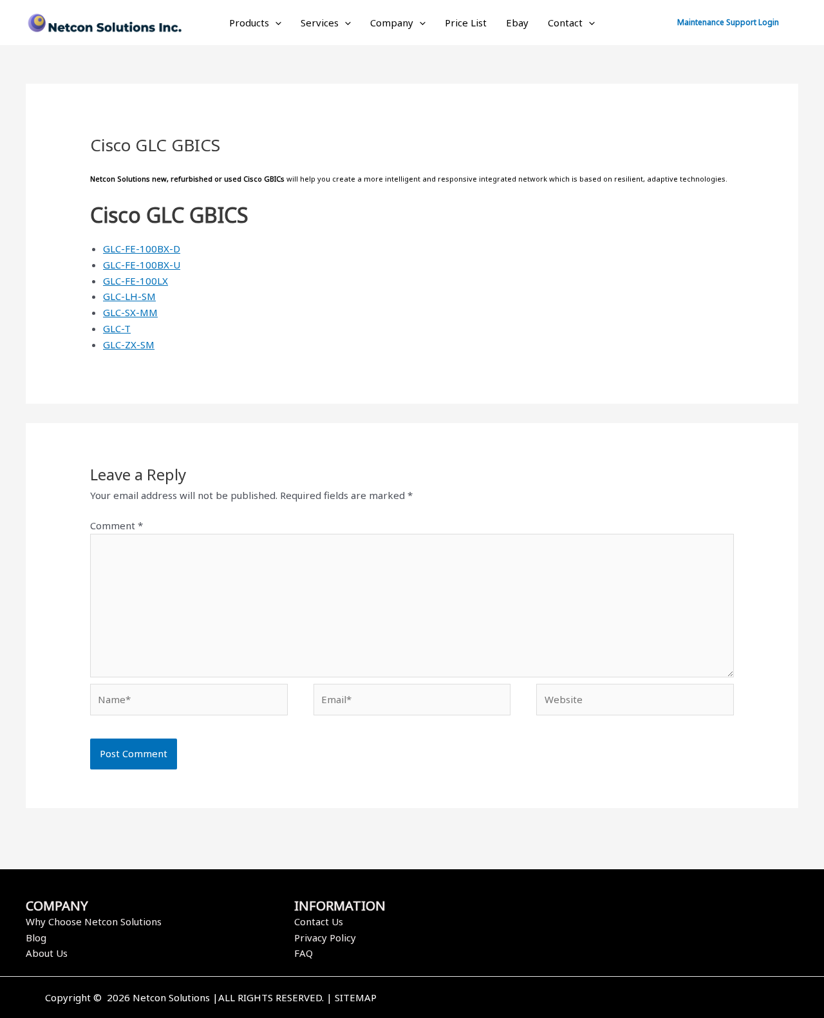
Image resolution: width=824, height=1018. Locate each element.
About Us (47, 953)
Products (249, 22)
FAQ (303, 953)
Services (320, 22)
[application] (275, 22)
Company (391, 22)
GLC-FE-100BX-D (141, 248)
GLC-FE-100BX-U (141, 264)
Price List (466, 22)
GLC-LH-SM (129, 296)
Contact (565, 22)
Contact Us (318, 921)
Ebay (517, 22)
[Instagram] (633, 998)
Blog (36, 937)
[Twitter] (613, 998)
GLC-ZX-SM (128, 344)
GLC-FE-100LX (135, 280)
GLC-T (117, 328)
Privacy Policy (325, 937)
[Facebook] (594, 998)
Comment (116, 525)
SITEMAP (356, 997)
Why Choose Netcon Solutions (94, 921)
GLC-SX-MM (130, 312)
